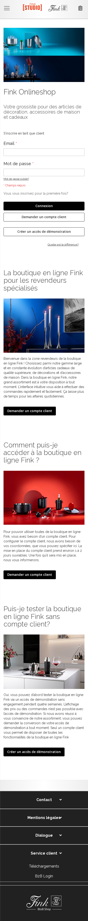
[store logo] (43, 8)
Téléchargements (44, 866)
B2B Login (44, 876)
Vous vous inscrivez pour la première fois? (36, 193)
